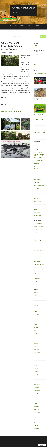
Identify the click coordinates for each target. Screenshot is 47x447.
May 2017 (36, 365)
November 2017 (37, 346)
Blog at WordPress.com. (9, 444)
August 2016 (36, 393)
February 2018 (36, 336)
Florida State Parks (37, 261)
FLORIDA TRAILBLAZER (23, 8)
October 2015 (36, 409)
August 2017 (36, 355)
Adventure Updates (37, 144)
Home (6, 25)
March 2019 (36, 308)
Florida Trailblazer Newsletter (40, 137)
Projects (18, 28)
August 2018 (36, 321)
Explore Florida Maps (38, 223)
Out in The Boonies (37, 281)
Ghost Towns (36, 191)
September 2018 (37, 317)
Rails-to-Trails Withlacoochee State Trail (10, 115)
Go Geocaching (37, 273)
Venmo (35, 64)
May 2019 (36, 302)
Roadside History (37, 212)
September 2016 (37, 390)
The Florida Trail (37, 284)
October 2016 (36, 387)
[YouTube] (36, 45)
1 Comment (10, 52)
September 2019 (37, 298)
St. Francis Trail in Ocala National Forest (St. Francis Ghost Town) (39, 162)
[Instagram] (35, 45)
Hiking (35, 195)
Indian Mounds (36, 198)
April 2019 (36, 305)
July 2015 (35, 418)
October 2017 (36, 349)
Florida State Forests (38, 258)
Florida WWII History (38, 188)
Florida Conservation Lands (39, 236)
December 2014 (37, 428)
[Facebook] (34, 45)
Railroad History (37, 209)
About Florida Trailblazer (26, 25)
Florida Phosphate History (7, 108)
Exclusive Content (9, 28)
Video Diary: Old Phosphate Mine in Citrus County (12, 46)
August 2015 (36, 415)
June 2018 (36, 327)
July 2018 (35, 324)
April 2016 (36, 400)
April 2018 (36, 330)
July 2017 (35, 358)
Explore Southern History (39, 226)
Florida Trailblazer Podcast (39, 185)
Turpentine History (37, 215)
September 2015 (37, 412)
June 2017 (36, 362)
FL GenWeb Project (37, 229)
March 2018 (36, 333)
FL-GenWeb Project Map (39, 232)
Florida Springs (36, 182)
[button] (11, 124)
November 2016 (37, 384)
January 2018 (36, 340)
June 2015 (36, 422)
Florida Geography (37, 179)
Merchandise (36, 54)
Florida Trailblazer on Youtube (40, 73)
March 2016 (36, 403)
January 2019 (36, 314)
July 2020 (35, 295)
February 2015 (36, 425)
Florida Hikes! (36, 243)
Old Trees (35, 206)
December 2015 (37, 406)
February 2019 (36, 311)
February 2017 (36, 374)
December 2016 (37, 381)
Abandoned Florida (37, 176)
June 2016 (36, 396)
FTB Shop (37, 25)
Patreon (35, 57)
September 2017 (37, 352)
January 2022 (36, 292)
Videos (11, 25)
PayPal (35, 61)
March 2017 (36, 371)
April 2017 (36, 368)
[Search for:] (40, 36)
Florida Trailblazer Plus (38, 114)
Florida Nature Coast (38, 247)
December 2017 (37, 343)
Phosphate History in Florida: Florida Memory (11, 111)
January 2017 (36, 377)
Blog (16, 25)
